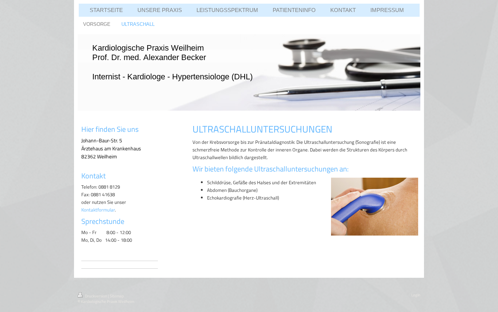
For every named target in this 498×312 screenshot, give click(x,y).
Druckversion (96, 296)
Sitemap (117, 296)
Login (415, 295)
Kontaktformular (98, 209)
